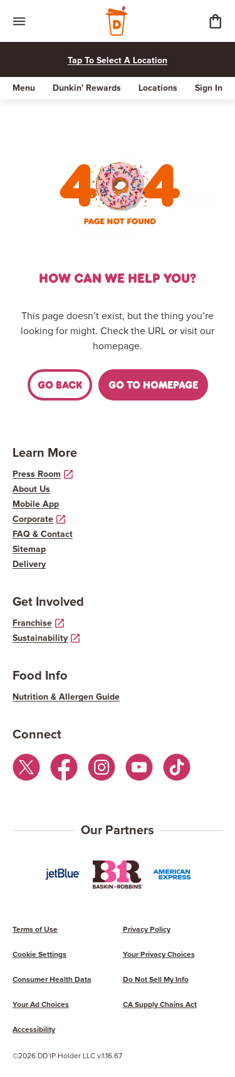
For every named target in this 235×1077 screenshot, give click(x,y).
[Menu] (19, 21)
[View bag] (215, 21)
